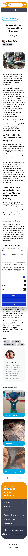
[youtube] (10, 495)
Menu (12, 10)
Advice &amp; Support (9, 344)
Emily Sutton (13, 41)
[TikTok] (16, 495)
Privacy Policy (14, 551)
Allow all (14, 295)
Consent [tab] (5, 254)
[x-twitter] (13, 495)
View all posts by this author (12, 378)
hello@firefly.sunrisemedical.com (16, 535)
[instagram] (7, 495)
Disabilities (21, 344)
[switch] (24, 281)
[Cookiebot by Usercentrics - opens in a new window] (20, 250)
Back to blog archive (11, 18)
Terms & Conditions (14, 547)
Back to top (14, 478)
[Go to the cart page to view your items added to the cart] (25, 5)
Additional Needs (7, 44)
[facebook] (5, 495)
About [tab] (22, 254)
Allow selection (14, 300)
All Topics (6, 341)
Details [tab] (14, 254)
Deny (14, 304)
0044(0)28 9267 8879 (16, 530)
